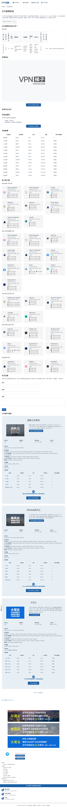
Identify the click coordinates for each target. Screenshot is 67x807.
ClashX (53, 250)
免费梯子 (55, 378)
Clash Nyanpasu (34, 187)
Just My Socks (11, 780)
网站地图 (48, 805)
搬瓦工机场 (5, 780)
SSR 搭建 (5, 769)
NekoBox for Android (14, 298)
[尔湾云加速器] (2, 794)
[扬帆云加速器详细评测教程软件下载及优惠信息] (33, 491)
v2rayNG (10, 312)
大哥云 (33, 602)
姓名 (3, 382)
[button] (20, 2)
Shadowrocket (55, 329)
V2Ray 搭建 (5, 772)
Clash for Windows (13, 217)
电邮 (3, 389)
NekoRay (10, 202)
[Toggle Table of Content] (13, 22)
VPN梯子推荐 (29, 805)
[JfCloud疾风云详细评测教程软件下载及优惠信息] (33, 584)
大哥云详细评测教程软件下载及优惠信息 (33, 679)
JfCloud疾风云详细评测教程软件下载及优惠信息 (33, 586)
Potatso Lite (32, 329)
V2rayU (53, 265)
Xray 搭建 (5, 774)
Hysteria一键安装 (6, 775)
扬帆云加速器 (33, 420)
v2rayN (31, 217)
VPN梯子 (3, 6)
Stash (31, 265)
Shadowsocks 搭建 (7, 767)
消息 (3, 396)
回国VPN (12, 782)
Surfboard (32, 312)
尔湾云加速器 (7, 793)
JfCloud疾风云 (33, 510)
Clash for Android (56, 298)
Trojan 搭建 (5, 770)
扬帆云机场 (7, 789)
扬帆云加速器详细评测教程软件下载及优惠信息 (33, 493)
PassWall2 (54, 361)
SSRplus (31, 361)
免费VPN (61, 378)
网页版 (10, 764)
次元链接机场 (9, 378)
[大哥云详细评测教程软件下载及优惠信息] (33, 677)
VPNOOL (43, 805)
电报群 (13, 764)
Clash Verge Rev (12, 187)
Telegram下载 (6, 764)
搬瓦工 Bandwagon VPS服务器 (9, 777)
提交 (4, 409)
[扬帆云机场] (2, 789)
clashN (53, 187)
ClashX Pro (11, 265)
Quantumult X (12, 280)
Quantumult (54, 344)
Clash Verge (54, 202)
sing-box (32, 202)
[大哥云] (2, 798)
